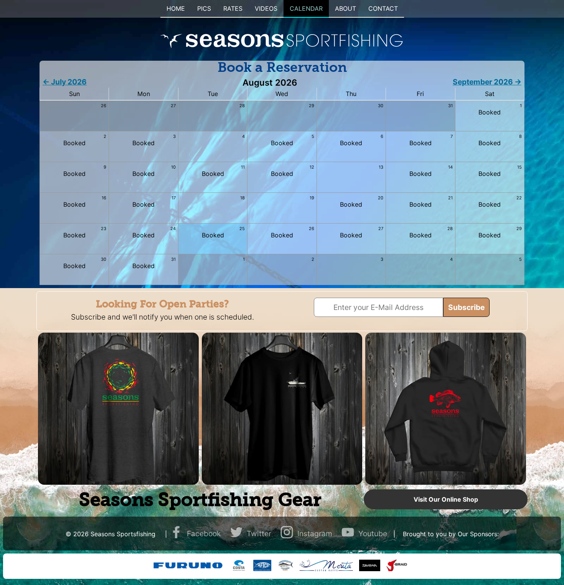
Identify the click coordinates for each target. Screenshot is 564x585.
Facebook (204, 533)
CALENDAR (306, 8)
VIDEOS (266, 8)
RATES (232, 8)
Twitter (259, 533)
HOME (176, 8)
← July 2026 (65, 81)
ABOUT (345, 8)
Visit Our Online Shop (446, 499)
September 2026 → (487, 81)
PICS (204, 8)
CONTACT (383, 8)
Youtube (372, 533)
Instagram (314, 533)
